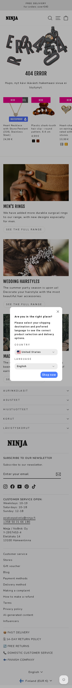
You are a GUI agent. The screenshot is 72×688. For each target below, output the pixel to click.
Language (23, 359)
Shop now (49, 374)
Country (22, 344)
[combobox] (29, 352)
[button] (57, 312)
